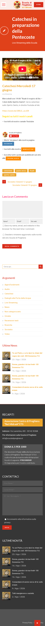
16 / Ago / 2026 (19, 371)
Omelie (8, 316)
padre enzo (21, 171)
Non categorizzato (13, 311)
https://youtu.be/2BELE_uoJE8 (15, 111)
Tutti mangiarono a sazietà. (23, 593)
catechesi (8, 171)
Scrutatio (9, 329)
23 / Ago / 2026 (19, 359)
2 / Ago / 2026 (18, 597)
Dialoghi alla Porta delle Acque (18, 298)
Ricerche (8, 325)
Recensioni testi (11, 320)
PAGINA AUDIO (13, 158)
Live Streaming (7, 94)
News (7, 307)
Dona (38, 4)
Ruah (32, 171)
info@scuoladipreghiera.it (12, 438)
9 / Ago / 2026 (18, 393)
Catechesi (9, 293)
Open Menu (3, 4)
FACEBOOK (8, 143)
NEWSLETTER (28, 149)
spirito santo (9, 175)
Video (7, 334)
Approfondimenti (12, 285)
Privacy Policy (27, 623)
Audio (7, 289)
